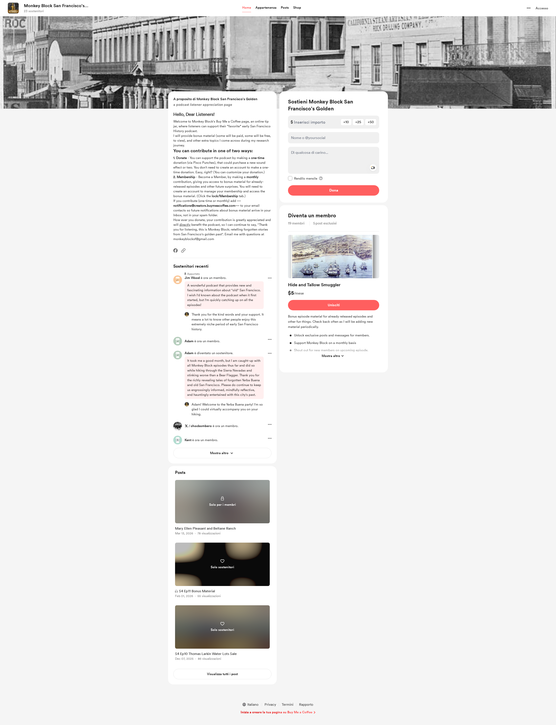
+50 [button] (371, 122)
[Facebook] (175, 250)
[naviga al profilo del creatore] (13, 8)
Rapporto (306, 704)
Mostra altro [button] (331, 356)
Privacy (270, 704)
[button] (246, 7)
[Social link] (183, 250)
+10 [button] (346, 122)
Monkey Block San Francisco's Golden (54, 6)
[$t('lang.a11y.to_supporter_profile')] (187, 314)
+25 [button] (358, 122)
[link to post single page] (222, 508)
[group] (333, 297)
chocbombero (201, 426)
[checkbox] (302, 178)
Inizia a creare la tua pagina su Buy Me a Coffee (276, 712)
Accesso (542, 8)
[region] (333, 147)
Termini (287, 704)
